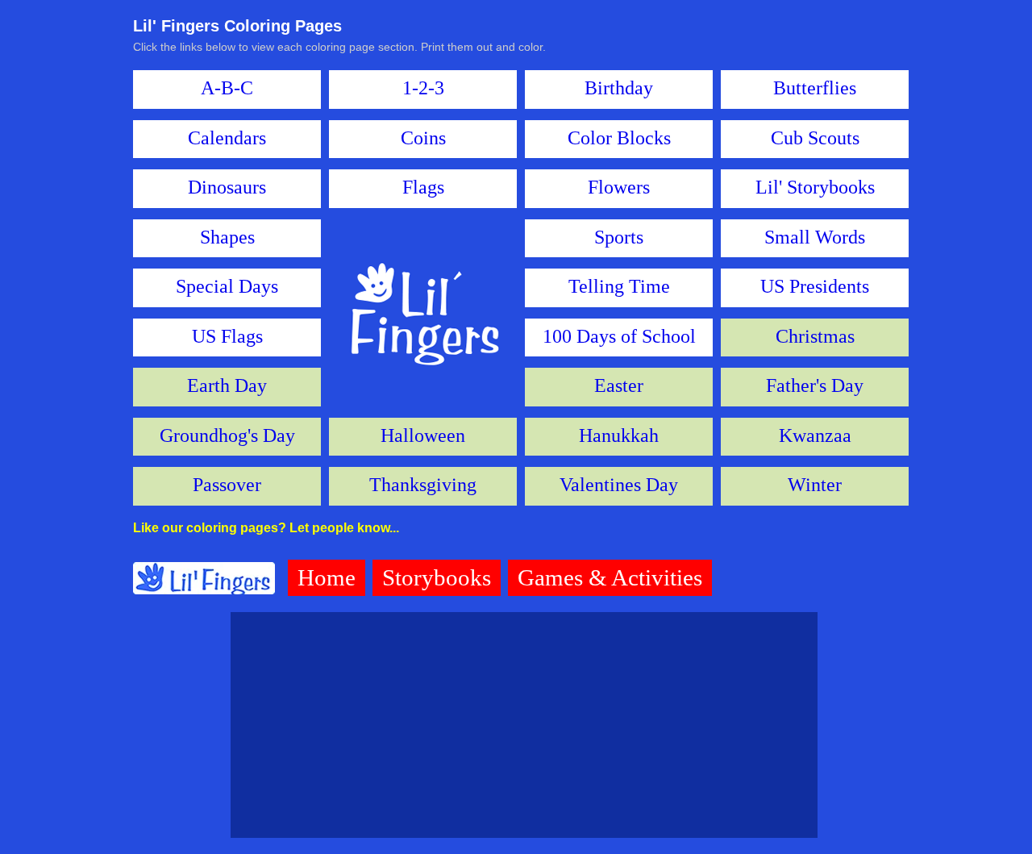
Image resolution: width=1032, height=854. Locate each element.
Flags (423, 187)
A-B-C (227, 87)
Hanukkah (619, 435)
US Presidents (814, 286)
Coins (423, 137)
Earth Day (227, 385)
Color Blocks (619, 137)
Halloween (423, 435)
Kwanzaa (815, 435)
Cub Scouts (815, 137)
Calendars (227, 137)
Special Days (227, 286)
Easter (618, 385)
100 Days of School (619, 336)
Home (327, 577)
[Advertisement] (524, 725)
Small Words (814, 237)
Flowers (619, 187)
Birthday (619, 87)
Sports (618, 237)
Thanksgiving (422, 484)
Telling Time (619, 286)
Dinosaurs (227, 187)
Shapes (227, 237)
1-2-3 (423, 87)
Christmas (815, 336)
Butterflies (814, 87)
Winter (815, 484)
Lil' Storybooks (815, 187)
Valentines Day (619, 484)
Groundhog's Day (227, 435)
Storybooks (436, 577)
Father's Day (814, 385)
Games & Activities (610, 577)
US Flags (227, 336)
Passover (227, 484)
